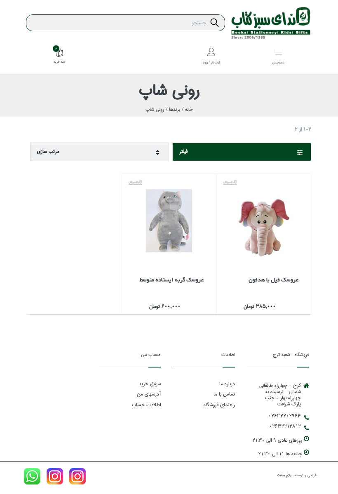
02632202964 (284, 416)
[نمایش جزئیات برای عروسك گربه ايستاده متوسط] (169, 221)
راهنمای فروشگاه (219, 405)
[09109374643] (32, 478)
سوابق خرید (150, 384)
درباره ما (227, 384)
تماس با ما (224, 394)
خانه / (186, 109)
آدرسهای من (149, 394)
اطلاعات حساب (146, 405)
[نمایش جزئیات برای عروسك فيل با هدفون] (264, 221)
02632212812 (285, 426)
